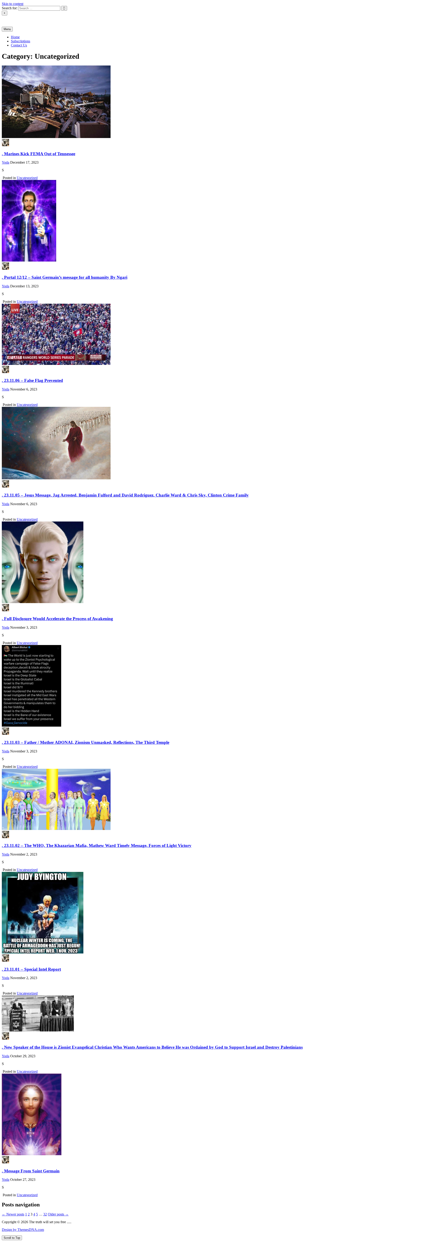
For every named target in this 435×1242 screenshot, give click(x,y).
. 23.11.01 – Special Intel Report (31, 969)
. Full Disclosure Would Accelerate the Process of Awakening (57, 618)
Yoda (5, 162)
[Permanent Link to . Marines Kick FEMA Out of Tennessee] (56, 137)
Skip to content (12, 4)
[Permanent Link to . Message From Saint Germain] (31, 1154)
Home (15, 37)
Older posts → (58, 1214)
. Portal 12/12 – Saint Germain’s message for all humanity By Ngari (64, 277)
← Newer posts (13, 1214)
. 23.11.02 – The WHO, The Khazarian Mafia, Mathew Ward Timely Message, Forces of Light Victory (96, 845)
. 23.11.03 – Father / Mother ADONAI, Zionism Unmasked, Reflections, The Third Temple (85, 742)
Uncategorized (27, 178)
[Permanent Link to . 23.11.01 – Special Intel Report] (42, 952)
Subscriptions (20, 41)
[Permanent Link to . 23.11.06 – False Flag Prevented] (56, 364)
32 (45, 1214)
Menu (7, 29)
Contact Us (19, 45)
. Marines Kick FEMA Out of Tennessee (38, 153)
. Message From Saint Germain (31, 1171)
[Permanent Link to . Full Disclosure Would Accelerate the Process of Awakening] (42, 602)
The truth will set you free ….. (23, 21)
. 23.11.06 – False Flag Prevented (32, 380)
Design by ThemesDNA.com (23, 1230)
